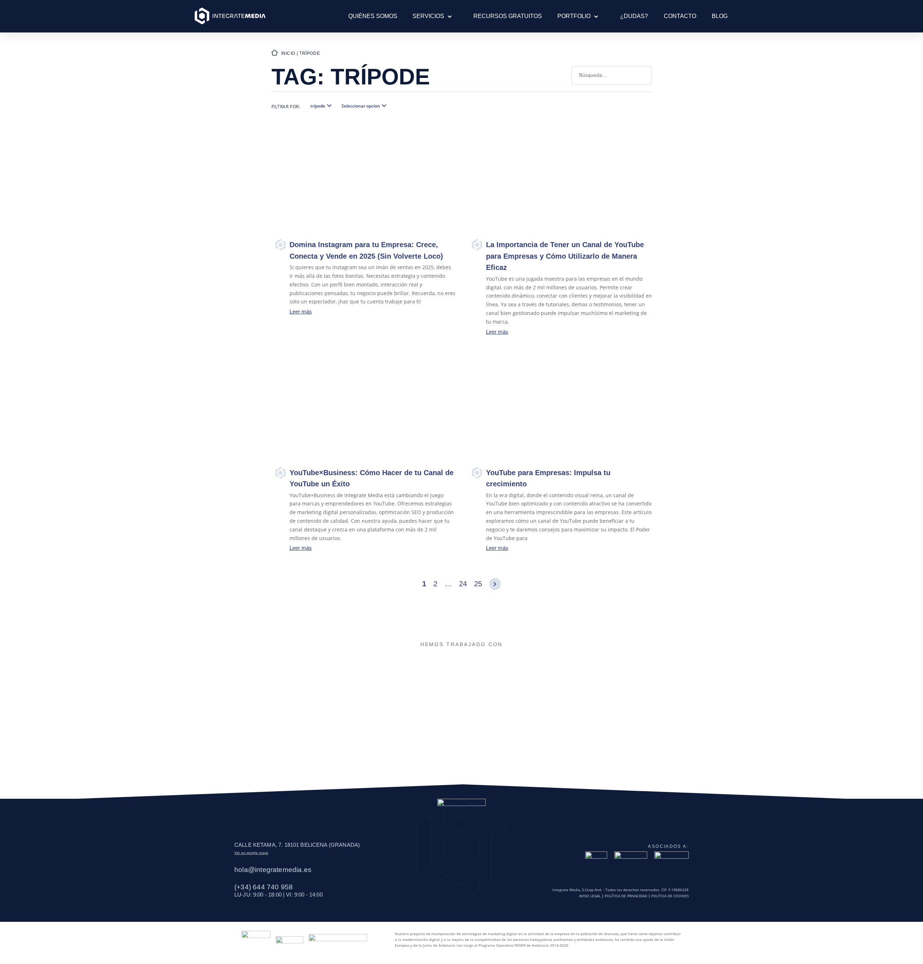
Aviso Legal (590, 896)
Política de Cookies (670, 896)
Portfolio (574, 16)
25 (478, 584)
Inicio (288, 53)
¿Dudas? (634, 16)
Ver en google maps (251, 852)
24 (463, 584)
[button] (447, 16)
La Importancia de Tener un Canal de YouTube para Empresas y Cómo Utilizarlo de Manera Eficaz (565, 256)
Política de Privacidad (626, 896)
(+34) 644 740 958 (263, 887)
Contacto (680, 16)
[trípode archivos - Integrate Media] (230, 16)
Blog (720, 16)
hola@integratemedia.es (273, 869)
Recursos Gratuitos (507, 16)
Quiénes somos (372, 16)
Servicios (428, 16)
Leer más (301, 311)
